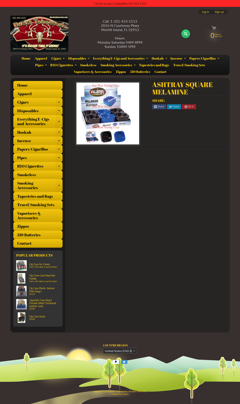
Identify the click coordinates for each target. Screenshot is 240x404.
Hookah (160, 59)
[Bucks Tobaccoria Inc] (39, 34)
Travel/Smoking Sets (189, 65)
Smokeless (88, 65)
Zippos (121, 71)
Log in (205, 11)
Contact (160, 71)
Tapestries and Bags (154, 65)
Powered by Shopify (120, 394)
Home (26, 58)
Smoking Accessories (118, 65)
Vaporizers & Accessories (93, 71)
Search (120, 372)
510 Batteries (140, 71)
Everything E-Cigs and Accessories (121, 59)
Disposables (79, 59)
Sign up (219, 11)
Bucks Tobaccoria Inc (119, 391)
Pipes (41, 65)
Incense (178, 59)
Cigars (58, 59)
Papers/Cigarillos (204, 59)
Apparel (41, 58)
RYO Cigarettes (63, 65)
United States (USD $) (118, 350)
